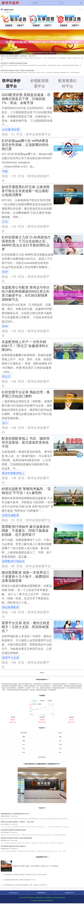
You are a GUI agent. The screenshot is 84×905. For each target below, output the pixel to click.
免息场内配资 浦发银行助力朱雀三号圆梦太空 (42, 53)
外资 (23, 752)
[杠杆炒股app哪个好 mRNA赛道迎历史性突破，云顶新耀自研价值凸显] (68, 148)
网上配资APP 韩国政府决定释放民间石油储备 (14, 63)
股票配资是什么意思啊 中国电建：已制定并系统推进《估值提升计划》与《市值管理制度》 (36, 866)
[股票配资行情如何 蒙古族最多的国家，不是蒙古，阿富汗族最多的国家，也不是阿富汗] (68, 534)
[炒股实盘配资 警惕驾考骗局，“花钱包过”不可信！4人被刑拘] (68, 496)
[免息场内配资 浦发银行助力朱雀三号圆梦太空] (42, 42)
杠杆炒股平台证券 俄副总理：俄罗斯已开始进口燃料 (26, 393)
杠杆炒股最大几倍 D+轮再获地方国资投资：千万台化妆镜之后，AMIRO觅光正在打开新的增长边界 (26, 243)
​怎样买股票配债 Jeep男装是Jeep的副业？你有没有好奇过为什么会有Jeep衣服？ (25, 874)
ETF (24, 744)
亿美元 (60, 733)
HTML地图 (62, 897)
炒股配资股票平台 (41, 892)
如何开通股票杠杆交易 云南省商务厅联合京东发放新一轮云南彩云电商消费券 (26, 190)
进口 (5, 423)
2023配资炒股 (11, 129)
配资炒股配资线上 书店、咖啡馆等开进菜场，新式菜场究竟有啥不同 (26, 442)
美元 (60, 748)
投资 (5, 272)
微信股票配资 (10, 607)
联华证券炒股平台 (13, 892)
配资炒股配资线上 (13, 473)
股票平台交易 (10, 657)
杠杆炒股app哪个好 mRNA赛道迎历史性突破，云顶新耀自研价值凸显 (25, 144)
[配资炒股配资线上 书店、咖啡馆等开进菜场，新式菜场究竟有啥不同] (68, 446)
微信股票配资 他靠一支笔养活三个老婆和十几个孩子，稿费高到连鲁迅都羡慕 (26, 576)
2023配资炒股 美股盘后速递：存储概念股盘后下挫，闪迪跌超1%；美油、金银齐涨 (26, 98)
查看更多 (42, 672)
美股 (23, 740)
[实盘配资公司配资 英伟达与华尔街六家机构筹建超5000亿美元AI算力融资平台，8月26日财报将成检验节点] (68, 295)
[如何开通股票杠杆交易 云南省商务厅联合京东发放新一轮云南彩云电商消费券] (68, 194)
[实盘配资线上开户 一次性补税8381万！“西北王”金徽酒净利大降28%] (68, 349)
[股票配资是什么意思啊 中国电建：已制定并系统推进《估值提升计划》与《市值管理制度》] (6, 866)
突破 (5, 171)
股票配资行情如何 (13, 561)
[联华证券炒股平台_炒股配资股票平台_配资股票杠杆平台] (11, 3)
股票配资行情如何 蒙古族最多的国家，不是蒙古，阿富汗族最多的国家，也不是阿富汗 (26, 530)
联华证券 (45, 900)
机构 (5, 326)
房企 (23, 748)
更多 (80, 10)
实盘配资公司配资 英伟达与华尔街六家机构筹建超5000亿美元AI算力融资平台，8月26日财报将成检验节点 (26, 293)
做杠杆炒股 (24, 733)
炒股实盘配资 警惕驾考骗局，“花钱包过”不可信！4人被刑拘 (26, 490)
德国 (60, 736)
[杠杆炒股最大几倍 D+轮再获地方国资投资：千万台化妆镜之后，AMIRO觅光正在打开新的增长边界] (68, 244)
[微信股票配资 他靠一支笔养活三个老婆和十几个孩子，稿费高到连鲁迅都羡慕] (68, 580)
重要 (23, 736)
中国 (60, 744)
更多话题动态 (42, 757)
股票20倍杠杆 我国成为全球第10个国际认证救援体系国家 (17, 70)
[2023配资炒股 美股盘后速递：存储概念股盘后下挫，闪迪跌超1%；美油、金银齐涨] (68, 102)
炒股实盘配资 (10, 515)
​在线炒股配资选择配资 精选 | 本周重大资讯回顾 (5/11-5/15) (19, 880)
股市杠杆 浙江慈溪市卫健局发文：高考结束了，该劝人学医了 (19, 56)
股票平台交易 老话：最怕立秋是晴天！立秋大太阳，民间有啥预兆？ (26, 626)
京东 (5, 221)
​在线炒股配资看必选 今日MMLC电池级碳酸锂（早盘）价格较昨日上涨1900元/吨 (25, 885)
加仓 (60, 740)
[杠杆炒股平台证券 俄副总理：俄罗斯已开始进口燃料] (68, 399)
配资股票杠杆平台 (69, 892)
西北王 (6, 376)
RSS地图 (57, 897)
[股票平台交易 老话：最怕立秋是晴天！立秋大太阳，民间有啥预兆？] (68, 630)
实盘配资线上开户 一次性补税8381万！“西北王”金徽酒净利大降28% (25, 345)
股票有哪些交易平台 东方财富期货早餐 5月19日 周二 (15, 813)
